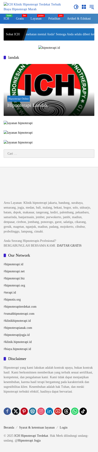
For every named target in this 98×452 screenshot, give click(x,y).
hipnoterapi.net (15, 271)
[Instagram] (41, 411)
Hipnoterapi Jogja (29, 440)
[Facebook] (7, 411)
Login (63, 427)
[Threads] (66, 411)
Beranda (9, 427)
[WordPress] (32, 411)
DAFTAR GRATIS (69, 245)
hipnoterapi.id (14, 264)
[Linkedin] (49, 411)
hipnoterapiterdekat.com (20, 306)
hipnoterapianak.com (18, 327)
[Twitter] (15, 411)
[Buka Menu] (84, 7)
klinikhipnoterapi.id (18, 320)
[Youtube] (58, 411)
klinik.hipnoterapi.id (18, 342)
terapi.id (10, 292)
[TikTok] (83, 411)
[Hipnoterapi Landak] (49, 90)
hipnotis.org (13, 299)
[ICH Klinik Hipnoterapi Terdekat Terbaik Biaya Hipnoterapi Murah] (36, 6)
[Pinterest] (24, 411)
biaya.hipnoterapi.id (18, 349)
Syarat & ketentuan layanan (37, 427)
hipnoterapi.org (15, 285)
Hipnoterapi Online (18, 98)
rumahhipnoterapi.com (19, 313)
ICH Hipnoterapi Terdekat (31, 435)
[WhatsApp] (74, 411)
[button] (76, 7)
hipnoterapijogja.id (17, 335)
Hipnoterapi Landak (27, 105)
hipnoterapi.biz (15, 278)
